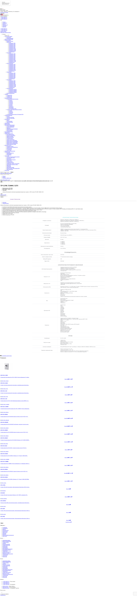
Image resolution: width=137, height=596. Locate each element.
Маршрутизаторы (10, 136)
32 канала (11, 103)
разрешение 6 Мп (12, 58)
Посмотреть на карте (4, 12)
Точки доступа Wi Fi (10, 139)
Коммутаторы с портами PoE (12, 142)
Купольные (9, 37)
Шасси (8, 120)
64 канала (11, 105)
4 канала (10, 110)
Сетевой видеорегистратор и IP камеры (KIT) (15, 114)
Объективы (9, 166)
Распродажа (7, 170)
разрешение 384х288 (12, 90)
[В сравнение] (2, 182)
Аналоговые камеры (8, 36)
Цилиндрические (10, 38)
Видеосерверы (7, 124)
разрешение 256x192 (12, 89)
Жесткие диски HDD (11, 118)
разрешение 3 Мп (12, 45)
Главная (4, 176)
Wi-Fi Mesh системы (10, 134)
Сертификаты (5, 528)
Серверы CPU (9, 96)
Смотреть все (68, 522)
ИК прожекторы (10, 169)
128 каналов (11, 106)
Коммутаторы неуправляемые (12, 141)
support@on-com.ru (6, 588)
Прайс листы (5, 532)
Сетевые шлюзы (10, 138)
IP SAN (8, 116)
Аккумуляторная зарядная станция (13, 156)
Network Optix (9, 130)
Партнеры (4, 25)
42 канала (11, 104)
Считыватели (9, 149)
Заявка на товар (3, 194)
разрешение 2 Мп (12, 44)
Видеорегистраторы (6, 544)
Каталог (4, 177)
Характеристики (6, 203)
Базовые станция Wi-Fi (11, 135)
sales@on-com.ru (5, 587)
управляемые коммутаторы (7, 355)
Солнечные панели (10, 162)
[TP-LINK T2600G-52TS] (5, 179)
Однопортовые (9, 121)
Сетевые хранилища (8, 115)
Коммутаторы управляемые (12, 140)
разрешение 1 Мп (12, 43)
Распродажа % (5, 24)
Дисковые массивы (10, 117)
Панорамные (9, 79)
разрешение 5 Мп (12, 57)
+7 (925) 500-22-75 (3, 18)
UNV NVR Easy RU (12, 108)
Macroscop (9, 127)
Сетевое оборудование (9, 133)
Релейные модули (10, 146)
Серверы (6, 94)
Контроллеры (9, 148)
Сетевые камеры (8, 40)
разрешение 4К (12, 51)
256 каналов (11, 107)
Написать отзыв (17, 199)
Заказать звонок (3, 31)
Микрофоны (9, 153)
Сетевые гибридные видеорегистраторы (14, 109)
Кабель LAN (9, 160)
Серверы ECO (9, 95)
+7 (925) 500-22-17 (3, 17)
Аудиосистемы (5, 554)
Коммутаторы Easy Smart (11, 144)
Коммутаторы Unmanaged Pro (12, 143)
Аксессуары (9, 150)
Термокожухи (7, 132)
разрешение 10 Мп (12, 48)
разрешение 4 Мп (12, 56)
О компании (5, 22)
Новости (4, 23)
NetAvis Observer (10, 129)
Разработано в (3, 595)
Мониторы (9, 165)
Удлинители (9, 154)
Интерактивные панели (11, 159)
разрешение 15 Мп (12, 86)
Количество (2, 195)
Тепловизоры (7, 123)
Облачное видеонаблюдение (8, 553)
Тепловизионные (10, 88)
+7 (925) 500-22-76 (3, 30)
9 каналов (11, 101)
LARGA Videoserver (10, 126)
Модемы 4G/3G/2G (10, 137)
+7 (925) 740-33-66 (6, 584)
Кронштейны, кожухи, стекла (12, 164)
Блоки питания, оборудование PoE (13, 168)
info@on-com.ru (5, 586)
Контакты (4, 26)
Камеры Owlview (10, 41)
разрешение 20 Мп (12, 50)
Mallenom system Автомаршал (12, 128)
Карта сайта (5, 536)
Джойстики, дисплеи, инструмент (13, 163)
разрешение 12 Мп (12, 49)
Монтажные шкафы (10, 167)
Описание (4, 202)
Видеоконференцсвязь (9, 131)
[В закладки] (1, 182)
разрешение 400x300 (12, 91)
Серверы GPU (9, 97)
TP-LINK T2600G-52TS (7, 178)
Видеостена (9, 158)
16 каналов (11, 102)
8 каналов (11, 100)
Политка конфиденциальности (8, 535)
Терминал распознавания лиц (12, 147)
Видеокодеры (7, 119)
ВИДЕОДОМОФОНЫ (9, 39)
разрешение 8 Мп (12, 47)
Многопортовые (10, 122)
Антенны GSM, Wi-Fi (11, 157)
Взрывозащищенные (10, 93)
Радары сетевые (10, 161)
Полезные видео (6, 530)
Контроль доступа (8, 145)
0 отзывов (12, 199)
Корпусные (9, 42)
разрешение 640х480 (12, 92)
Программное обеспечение (7, 569)
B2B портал (2, 32)
